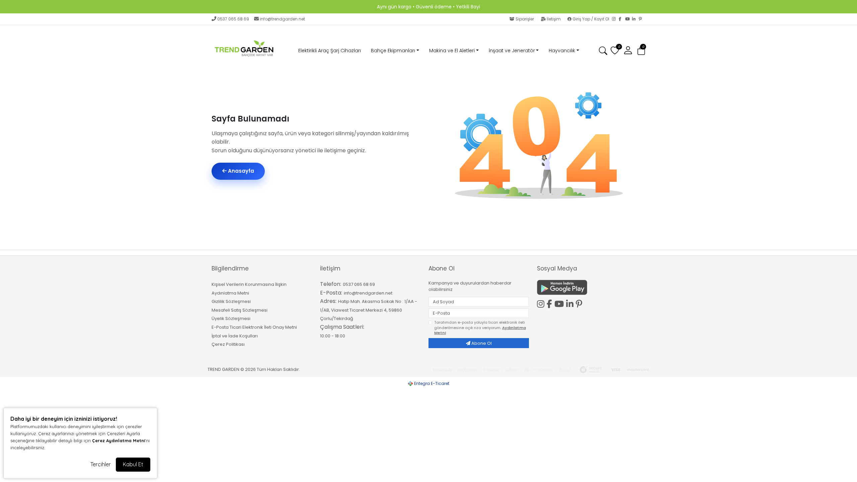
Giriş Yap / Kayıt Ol (590, 19)
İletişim (554, 19)
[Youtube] (560, 303)
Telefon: (330, 284)
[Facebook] (622, 19)
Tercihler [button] (100, 464)
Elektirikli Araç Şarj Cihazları (329, 50)
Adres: (328, 301)
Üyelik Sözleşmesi (231, 318)
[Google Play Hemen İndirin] (587, 287)
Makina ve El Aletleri (452, 50)
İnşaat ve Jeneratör (512, 50)
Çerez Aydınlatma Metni (118, 440)
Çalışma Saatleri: (342, 327)
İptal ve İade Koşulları (235, 336)
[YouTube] (628, 19)
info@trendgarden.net (282, 19)
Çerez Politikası (228, 344)
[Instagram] (615, 19)
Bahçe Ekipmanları (393, 50)
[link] (428, 6)
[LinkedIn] (635, 19)
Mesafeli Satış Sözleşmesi (239, 310)
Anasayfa (240, 170)
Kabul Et (133, 464)
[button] (641, 51)
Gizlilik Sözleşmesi (231, 301)
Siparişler (525, 19)
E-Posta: (331, 293)
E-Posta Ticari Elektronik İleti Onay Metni (254, 327)
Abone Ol (481, 343)
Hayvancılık (562, 50)
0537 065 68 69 (233, 19)
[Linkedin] (571, 303)
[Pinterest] (642, 19)
